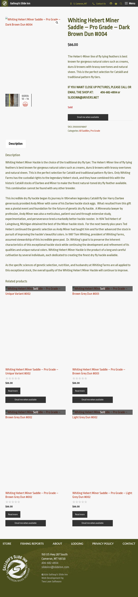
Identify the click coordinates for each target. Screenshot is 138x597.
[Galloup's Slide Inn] (15, 3)
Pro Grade (95, 130)
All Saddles (84, 130)
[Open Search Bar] (120, 3)
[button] (57, 22)
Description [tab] (16, 143)
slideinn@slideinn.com (55, 567)
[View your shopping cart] (115, 3)
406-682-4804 (50, 563)
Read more (13, 391)
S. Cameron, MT (80, 4)
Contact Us (101, 4)
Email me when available (88, 117)
